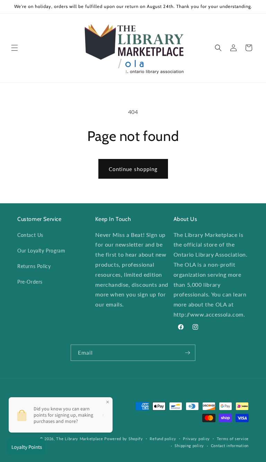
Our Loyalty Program (41, 251)
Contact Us (30, 235)
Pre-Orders (30, 282)
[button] (14, 47)
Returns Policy (34, 266)
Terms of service (233, 438)
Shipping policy (189, 445)
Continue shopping (133, 169)
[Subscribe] (187, 353)
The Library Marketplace (79, 438)
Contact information (230, 445)
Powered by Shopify (123, 438)
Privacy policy (196, 438)
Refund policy (163, 438)
